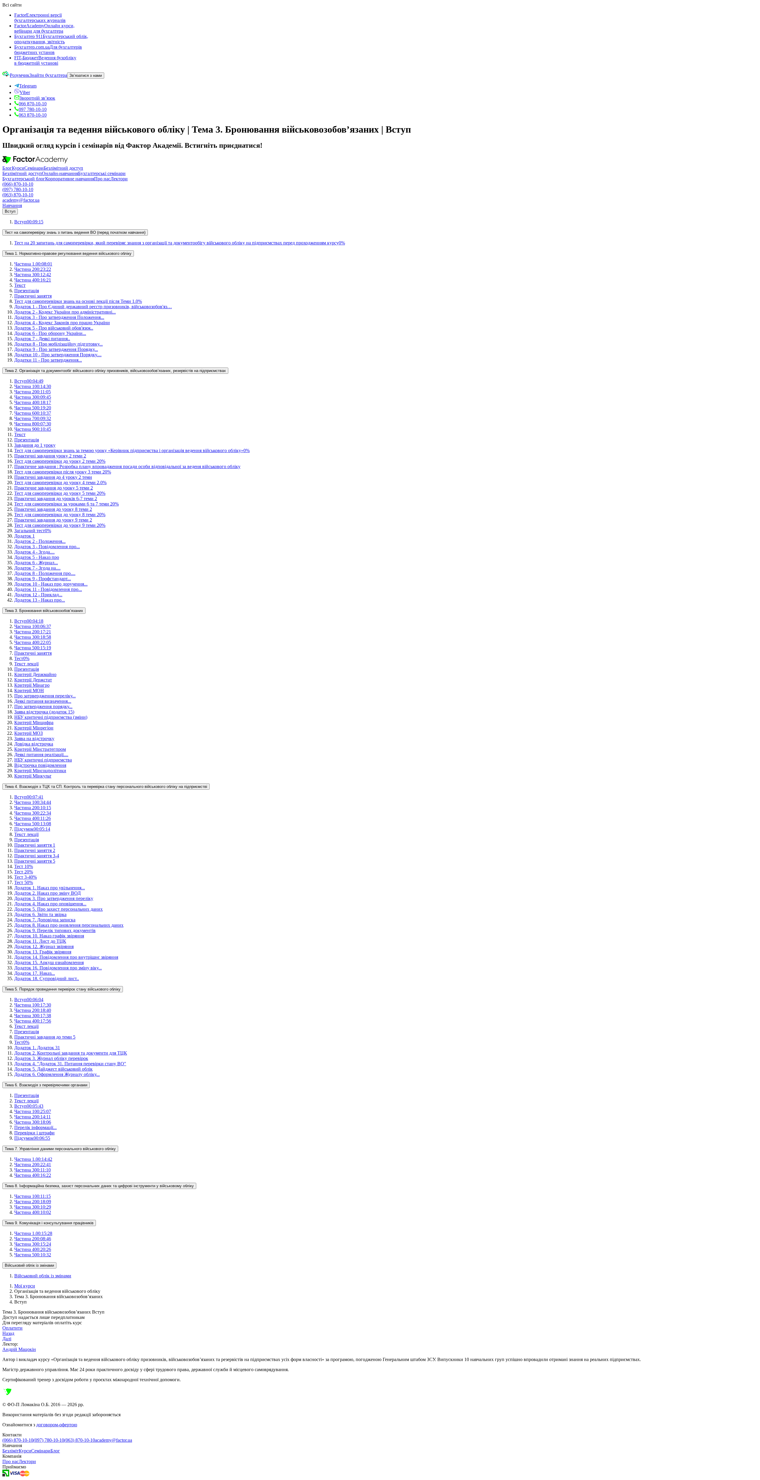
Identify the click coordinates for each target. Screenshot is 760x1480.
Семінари (34, 168)
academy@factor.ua (20, 200)
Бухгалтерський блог (23, 178)
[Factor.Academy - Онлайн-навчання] (35, 162)
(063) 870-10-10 (17, 194)
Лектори (119, 178)
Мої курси (24, 1285)
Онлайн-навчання (60, 173)
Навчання (12, 205)
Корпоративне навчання (69, 178)
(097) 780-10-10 (17, 189)
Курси (18, 168)
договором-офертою (56, 1424)
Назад (8, 1333)
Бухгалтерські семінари (102, 173)
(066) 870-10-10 (17, 184)
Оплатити (12, 1327)
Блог (7, 168)
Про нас (102, 178)
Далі (6, 1338)
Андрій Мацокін (19, 1349)
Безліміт (10, 1450)
